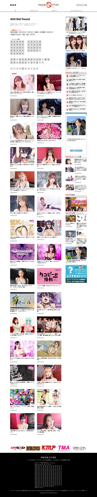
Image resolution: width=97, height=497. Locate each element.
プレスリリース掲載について (82, 490)
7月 (38, 464)
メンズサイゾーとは (13, 490)
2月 (48, 464)
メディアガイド (58, 490)
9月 (45, 465)
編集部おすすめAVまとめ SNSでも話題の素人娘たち (77, 102)
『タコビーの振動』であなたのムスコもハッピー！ (48, 285)
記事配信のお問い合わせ (50, 490)
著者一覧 (19, 490)
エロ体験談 (42, 32)
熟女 (24, 34)
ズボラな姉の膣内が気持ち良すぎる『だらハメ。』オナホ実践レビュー (77, 106)
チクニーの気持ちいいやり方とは (75, 95)
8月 (47, 465)
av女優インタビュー (16, 34)
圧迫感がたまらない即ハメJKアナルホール (46, 140)
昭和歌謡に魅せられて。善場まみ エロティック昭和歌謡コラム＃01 (80, 161)
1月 (50, 464)
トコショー (30, 32)
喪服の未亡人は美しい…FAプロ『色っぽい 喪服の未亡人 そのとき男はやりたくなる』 (77, 98)
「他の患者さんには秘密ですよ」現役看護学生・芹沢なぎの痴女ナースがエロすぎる (77, 84)
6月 (40, 464)
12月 (39, 465)
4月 (44, 464)
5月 (42, 464)
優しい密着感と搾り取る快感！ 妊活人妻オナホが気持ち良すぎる (77, 92)
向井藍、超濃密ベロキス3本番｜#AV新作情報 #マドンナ (77, 80)
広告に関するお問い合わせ (41, 490)
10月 (43, 465)
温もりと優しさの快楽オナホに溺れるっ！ (19, 213)
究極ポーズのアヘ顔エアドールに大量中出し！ (47, 237)
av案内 (36, 32)
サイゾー (32, 34)
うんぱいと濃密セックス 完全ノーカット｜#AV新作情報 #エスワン (77, 76)
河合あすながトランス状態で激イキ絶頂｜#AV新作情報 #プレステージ (77, 88)
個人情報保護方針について (65, 490)
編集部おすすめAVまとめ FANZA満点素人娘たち (77, 109)
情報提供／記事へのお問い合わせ (30, 490)
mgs (27, 34)
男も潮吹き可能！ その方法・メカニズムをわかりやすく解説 (70, 240)
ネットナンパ (22, 32)
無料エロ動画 (14, 32)
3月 (46, 464)
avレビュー (50, 32)
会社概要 (22, 490)
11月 (41, 465)
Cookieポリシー (73, 490)
